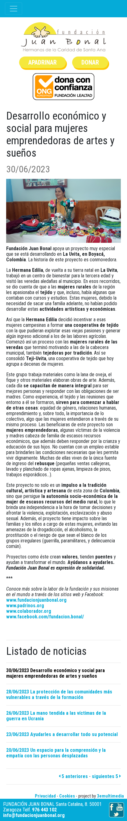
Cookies (67, 796)
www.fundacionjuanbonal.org (36, 600)
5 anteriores (74, 776)
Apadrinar (42, 62)
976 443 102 (44, 810)
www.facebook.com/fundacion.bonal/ (45, 617)
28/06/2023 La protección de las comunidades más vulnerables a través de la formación (59, 694)
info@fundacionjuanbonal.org (34, 815)
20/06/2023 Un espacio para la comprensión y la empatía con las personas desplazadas (56, 753)
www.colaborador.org (28, 611)
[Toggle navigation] (13, 8)
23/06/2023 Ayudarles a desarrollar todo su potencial (62, 734)
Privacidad (45, 796)
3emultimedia (110, 796)
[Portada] (63, 37)
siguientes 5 (105, 776)
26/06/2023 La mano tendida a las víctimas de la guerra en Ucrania (56, 716)
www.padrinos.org (25, 605)
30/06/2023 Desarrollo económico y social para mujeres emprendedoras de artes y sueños (55, 673)
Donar (90, 62)
